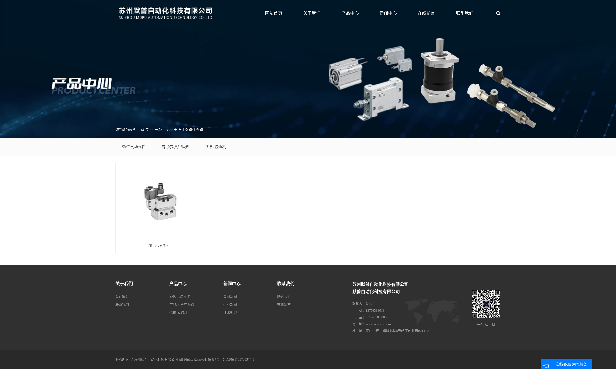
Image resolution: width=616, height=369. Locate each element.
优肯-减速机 (215, 147)
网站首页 (273, 13)
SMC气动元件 (134, 147)
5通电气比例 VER (161, 246)
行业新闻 (230, 304)
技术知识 (230, 313)
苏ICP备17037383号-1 (238, 359)
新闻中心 (388, 13)
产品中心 (350, 13)
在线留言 (426, 13)
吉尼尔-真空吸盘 (175, 147)
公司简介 (122, 296)
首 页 (145, 130)
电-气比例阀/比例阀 (188, 130)
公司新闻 (230, 296)
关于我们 (312, 13)
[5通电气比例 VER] (160, 202)
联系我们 (464, 13)
